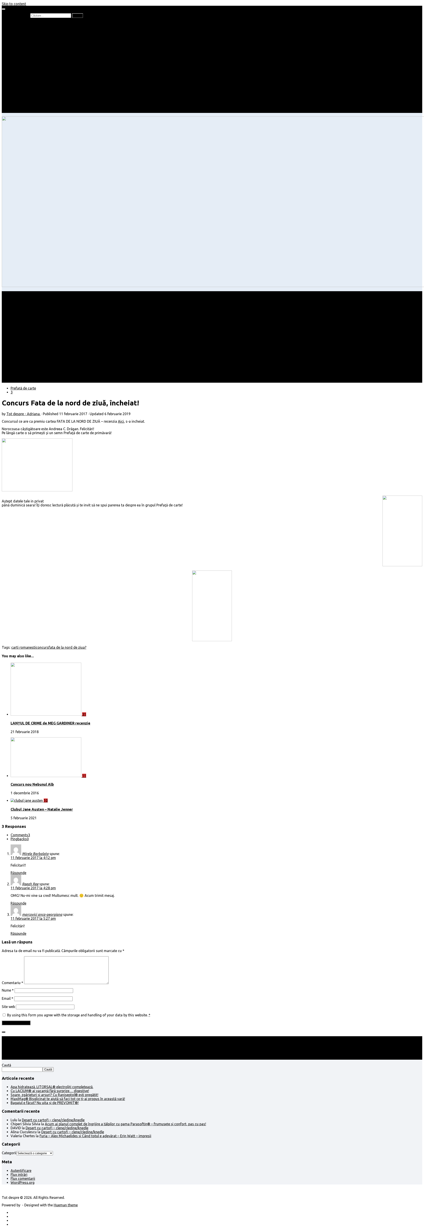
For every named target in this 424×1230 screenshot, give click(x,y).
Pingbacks (20, 839)
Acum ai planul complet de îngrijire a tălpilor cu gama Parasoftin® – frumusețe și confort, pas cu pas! (125, 1124)
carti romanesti (23, 647)
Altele (15, 71)
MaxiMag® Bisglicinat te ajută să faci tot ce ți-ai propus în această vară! (68, 1099)
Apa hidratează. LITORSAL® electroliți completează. (52, 1087)
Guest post (28, 83)
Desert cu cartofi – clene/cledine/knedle (53, 1120)
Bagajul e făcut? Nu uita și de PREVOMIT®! (45, 1103)
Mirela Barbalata (35, 854)
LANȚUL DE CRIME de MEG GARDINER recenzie (50, 723)
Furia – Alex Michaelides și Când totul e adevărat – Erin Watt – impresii (95, 1136)
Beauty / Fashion (24, 63)
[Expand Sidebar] (3, 1032)
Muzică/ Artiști (31, 103)
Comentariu (12, 983)
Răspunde (18, 873)
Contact (17, 111)
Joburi (24, 59)
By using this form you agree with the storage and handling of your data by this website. (78, 1015)
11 (84, 776)
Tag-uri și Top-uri (33, 51)
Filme (23, 91)
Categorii (9, 1153)
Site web (8, 1007)
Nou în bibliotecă (32, 35)
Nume (8, 990)
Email (7, 998)
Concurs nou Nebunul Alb (32, 784)
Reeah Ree (30, 884)
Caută (6, 1065)
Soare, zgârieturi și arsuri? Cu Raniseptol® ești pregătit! (54, 1095)
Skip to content (14, 4)
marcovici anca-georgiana (42, 914)
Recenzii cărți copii (34, 31)
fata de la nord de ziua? (67, 647)
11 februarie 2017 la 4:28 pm (33, 888)
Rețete (16, 67)
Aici (121, 421)
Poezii (24, 39)
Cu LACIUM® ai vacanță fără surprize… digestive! (50, 1091)
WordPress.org (22, 1182)
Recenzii (25, 27)
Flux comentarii (23, 1179)
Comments (20, 835)
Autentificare (21, 1171)
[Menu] (3, 9)
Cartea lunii (28, 47)
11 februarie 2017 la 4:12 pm (33, 858)
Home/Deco (28, 75)
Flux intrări (19, 1175)
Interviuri (26, 43)
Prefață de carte (23, 23)
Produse (26, 95)
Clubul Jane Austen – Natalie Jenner (42, 809)
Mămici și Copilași (25, 55)
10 (46, 800)
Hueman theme (66, 1205)
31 (84, 714)
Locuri (24, 99)
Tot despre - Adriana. (23, 414)
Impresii (17, 87)
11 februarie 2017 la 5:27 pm (33, 918)
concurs (42, 647)
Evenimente (28, 107)
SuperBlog (27, 79)
